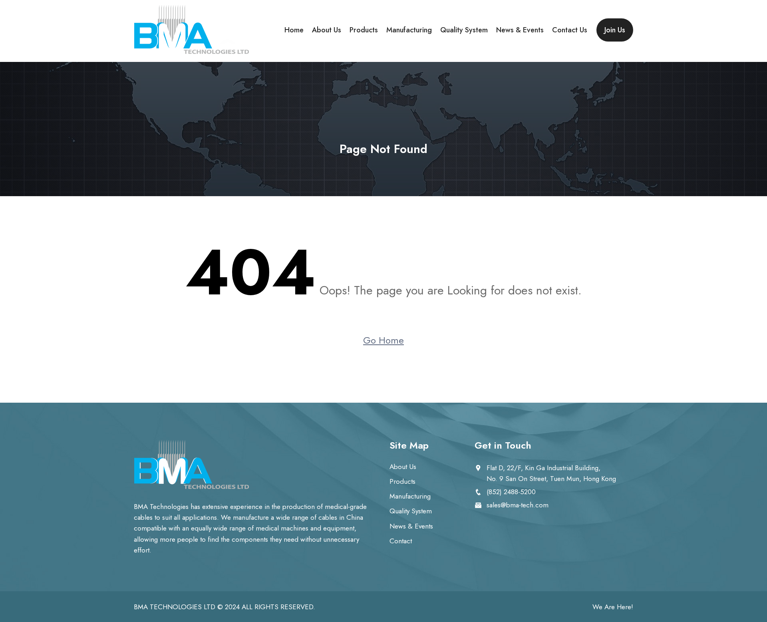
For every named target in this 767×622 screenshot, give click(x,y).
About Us (326, 30)
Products (364, 30)
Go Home (383, 340)
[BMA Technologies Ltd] (192, 30)
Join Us (614, 30)
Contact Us (569, 30)
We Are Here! (612, 607)
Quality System (464, 30)
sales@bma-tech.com (517, 505)
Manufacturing (409, 30)
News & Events (520, 30)
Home (294, 30)
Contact (400, 541)
